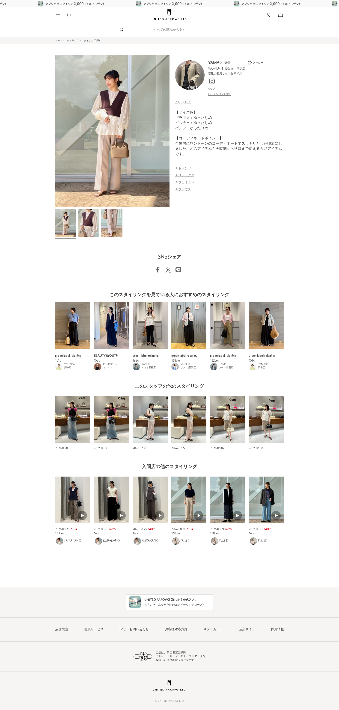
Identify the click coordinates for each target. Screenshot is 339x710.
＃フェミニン (184, 182)
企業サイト (247, 629)
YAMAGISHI (219, 63)
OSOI (211, 88)
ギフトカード (213, 629)
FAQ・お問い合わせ (134, 629)
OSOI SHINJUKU (219, 94)
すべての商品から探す (169, 30)
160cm (228, 68)
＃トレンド (183, 168)
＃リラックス (184, 175)
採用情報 (277, 629)
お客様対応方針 (176, 629)
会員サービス (94, 629)
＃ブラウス (183, 189)
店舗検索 (61, 629)
